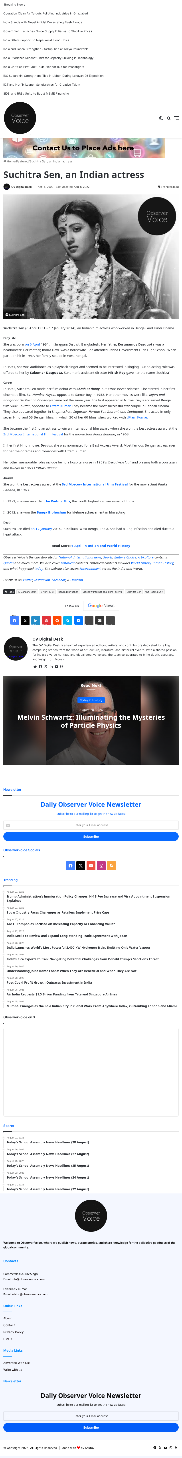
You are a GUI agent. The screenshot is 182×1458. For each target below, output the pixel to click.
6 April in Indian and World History (100, 545)
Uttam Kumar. (137, 417)
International (83, 557)
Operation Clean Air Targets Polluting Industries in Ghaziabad (45, 13)
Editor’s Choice (125, 557)
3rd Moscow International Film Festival (33, 434)
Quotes (8, 563)
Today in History (91, 700)
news (97, 557)
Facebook (58, 580)
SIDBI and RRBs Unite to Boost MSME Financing (36, 93)
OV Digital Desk (21, 186)
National (65, 557)
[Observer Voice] (20, 118)
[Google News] (101, 606)
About (7, 1318)
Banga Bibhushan (68, 591)
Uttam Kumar (60, 406)
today (39, 568)
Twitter (27, 580)
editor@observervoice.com (29, 1294)
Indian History (162, 563)
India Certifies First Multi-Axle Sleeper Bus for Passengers (43, 67)
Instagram (42, 580)
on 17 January (41, 528)
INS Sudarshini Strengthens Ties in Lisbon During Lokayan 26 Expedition (53, 75)
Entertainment (90, 568)
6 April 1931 (47, 591)
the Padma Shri (57, 501)
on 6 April (32, 344)
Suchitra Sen (134, 591)
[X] (45, 666)
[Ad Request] (84, 156)
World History (141, 563)
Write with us (12, 1369)
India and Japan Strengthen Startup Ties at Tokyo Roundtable (46, 49)
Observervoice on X (19, 1017)
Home (10, 161)
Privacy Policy (13, 1332)
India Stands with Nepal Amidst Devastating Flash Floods (42, 22)
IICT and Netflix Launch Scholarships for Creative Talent (41, 84)
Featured (22, 161)
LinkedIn (76, 580)
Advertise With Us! (16, 1363)
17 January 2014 (27, 591)
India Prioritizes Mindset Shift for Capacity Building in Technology (48, 58)
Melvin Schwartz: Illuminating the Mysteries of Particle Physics (91, 721)
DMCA (7, 1339)
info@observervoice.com (28, 1279)
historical (68, 563)
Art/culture (146, 557)
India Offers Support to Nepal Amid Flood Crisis (36, 40)
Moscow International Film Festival (103, 591)
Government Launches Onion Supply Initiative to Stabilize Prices (47, 31)
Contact (9, 1325)
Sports (108, 557)
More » (60, 659)
